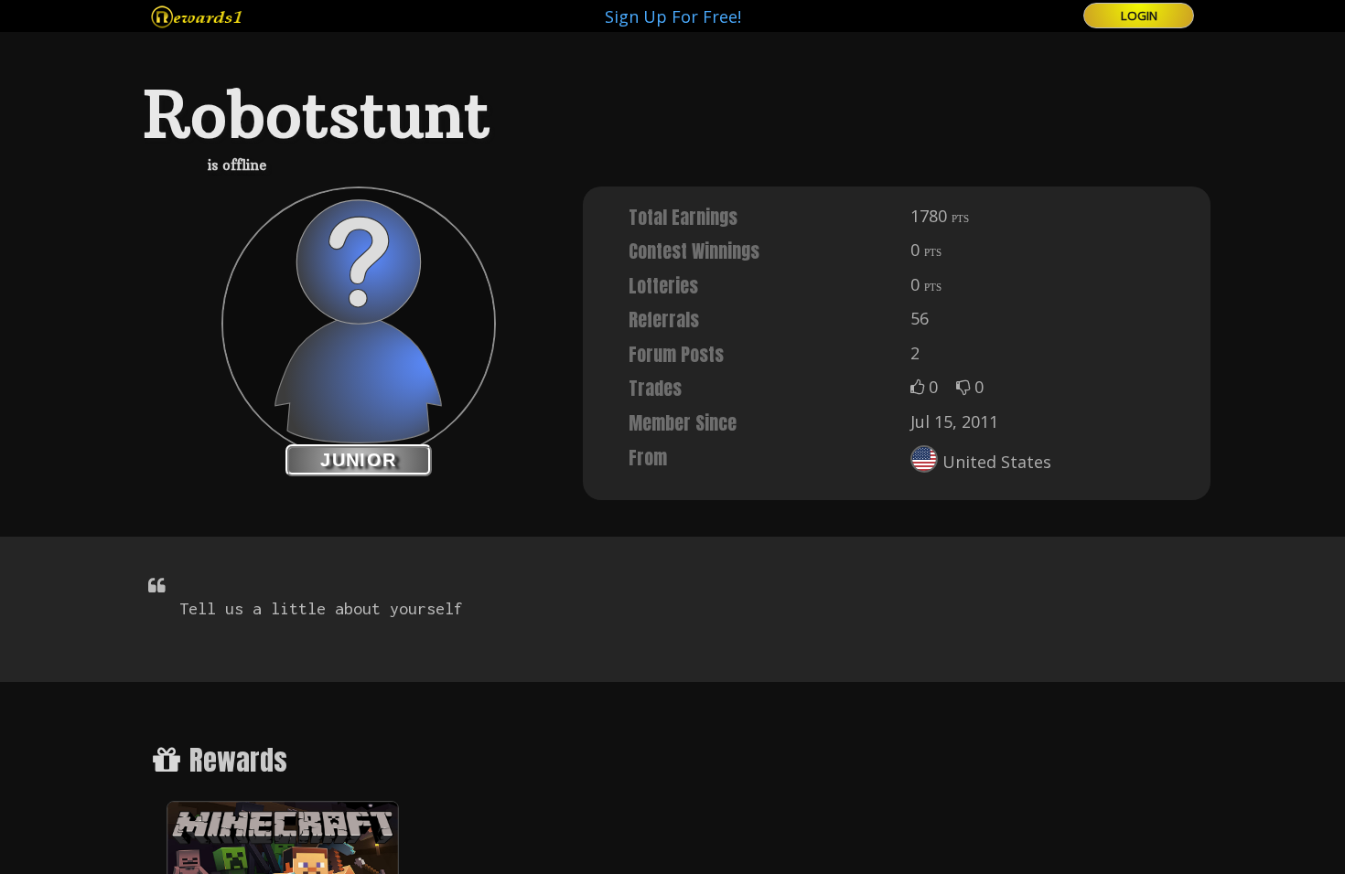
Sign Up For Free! (673, 16)
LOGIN (1139, 15)
